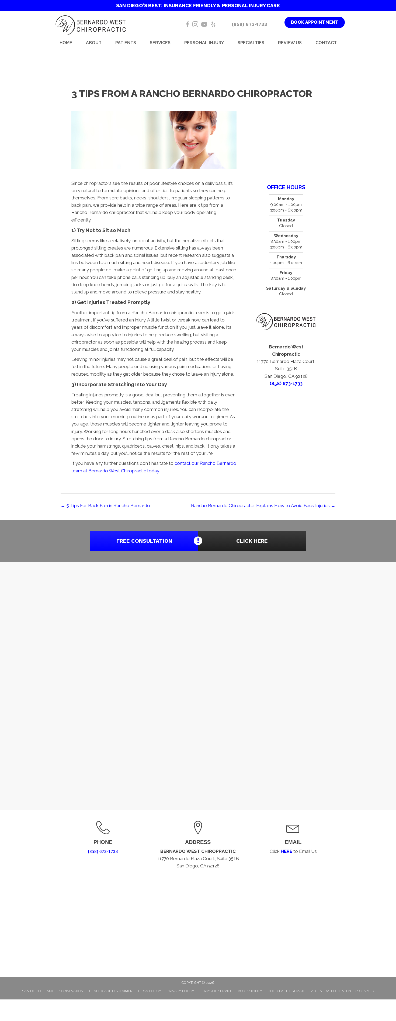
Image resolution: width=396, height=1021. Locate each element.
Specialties (251, 42)
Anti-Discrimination (65, 991)
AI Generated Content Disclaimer (342, 991)
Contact (326, 42)
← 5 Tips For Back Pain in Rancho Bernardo (105, 505)
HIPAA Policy (149, 991)
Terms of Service (216, 991)
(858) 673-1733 (249, 24)
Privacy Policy (180, 991)
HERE (286, 851)
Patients (125, 42)
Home (66, 42)
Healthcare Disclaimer (111, 991)
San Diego (31, 991)
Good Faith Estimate (286, 991)
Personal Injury (204, 42)
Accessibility (250, 991)
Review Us (290, 42)
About (94, 42)
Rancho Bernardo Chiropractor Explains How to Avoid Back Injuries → (263, 505)
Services (160, 42)
